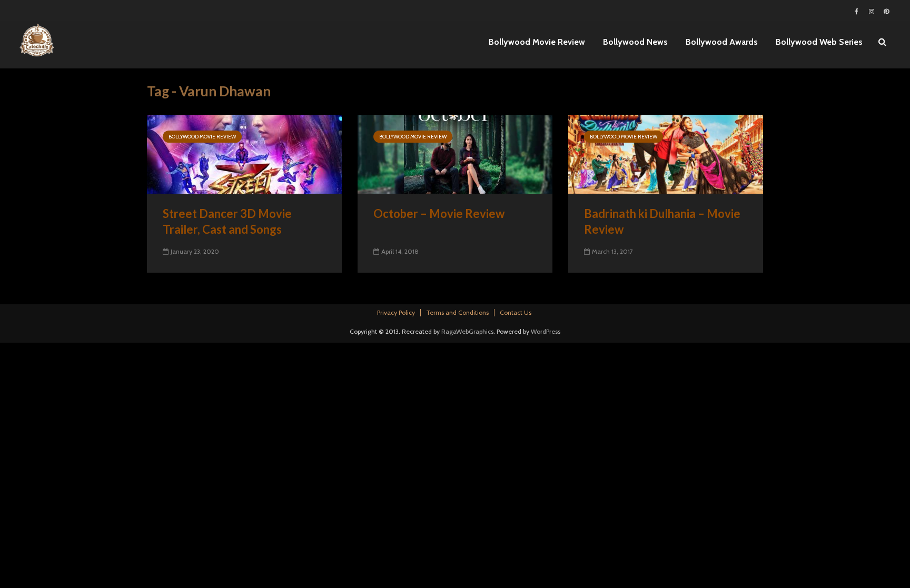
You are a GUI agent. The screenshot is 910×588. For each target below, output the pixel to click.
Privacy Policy (396, 312)
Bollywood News (635, 42)
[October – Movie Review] (455, 153)
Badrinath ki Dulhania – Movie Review (662, 221)
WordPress (545, 331)
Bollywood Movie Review (537, 42)
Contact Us (515, 312)
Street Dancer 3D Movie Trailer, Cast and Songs (227, 221)
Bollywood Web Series (819, 42)
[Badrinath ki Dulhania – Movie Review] (665, 153)
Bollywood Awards (722, 42)
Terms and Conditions (457, 312)
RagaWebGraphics (467, 331)
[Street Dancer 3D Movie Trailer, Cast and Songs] (244, 153)
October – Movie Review (439, 213)
